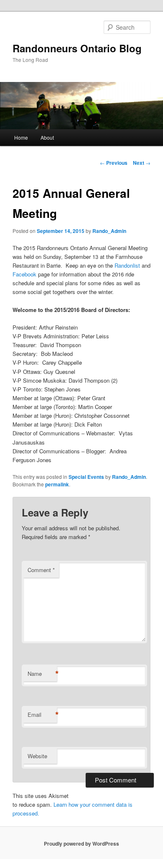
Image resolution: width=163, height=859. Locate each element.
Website (37, 756)
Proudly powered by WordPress (81, 843)
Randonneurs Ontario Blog (77, 48)
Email (42, 714)
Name (42, 673)
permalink (57, 484)
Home (21, 137)
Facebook (24, 274)
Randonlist (127, 265)
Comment (41, 570)
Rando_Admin (109, 231)
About (47, 137)
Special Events (86, 477)
